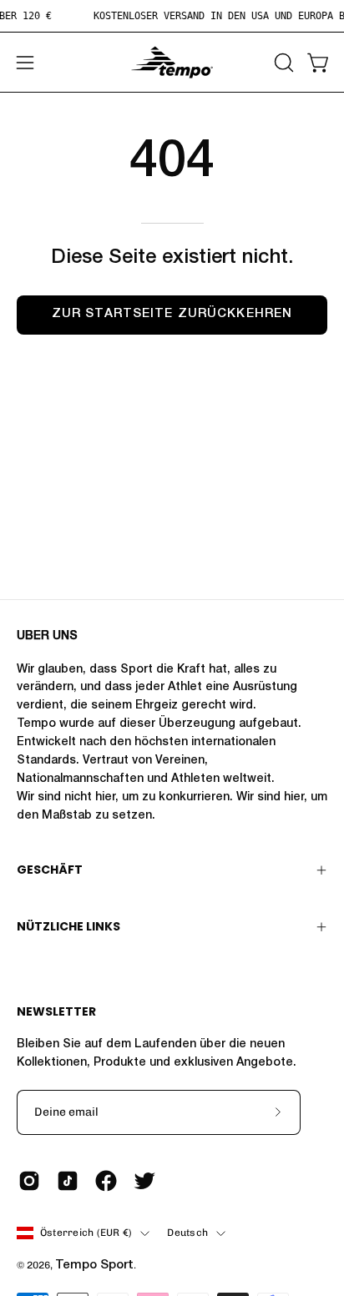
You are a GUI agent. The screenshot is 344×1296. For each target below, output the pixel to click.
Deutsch (187, 1232)
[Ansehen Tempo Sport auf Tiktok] (67, 1180)
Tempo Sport (94, 1265)
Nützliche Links (68, 926)
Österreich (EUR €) (86, 1232)
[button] (282, 62)
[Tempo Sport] (172, 62)
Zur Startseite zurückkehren (172, 314)
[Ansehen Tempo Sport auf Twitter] (144, 1180)
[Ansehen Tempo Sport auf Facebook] (106, 1180)
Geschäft (50, 869)
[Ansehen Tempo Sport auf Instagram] (29, 1180)
